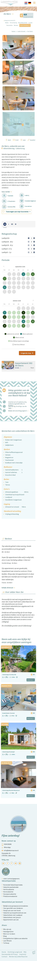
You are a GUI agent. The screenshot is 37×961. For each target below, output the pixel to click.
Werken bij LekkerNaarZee (18, 956)
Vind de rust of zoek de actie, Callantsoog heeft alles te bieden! (17, 403)
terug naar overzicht (9, 20)
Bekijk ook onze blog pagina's (17, 411)
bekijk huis (30, 680)
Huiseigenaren (8, 931)
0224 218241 (8, 844)
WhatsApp (7, 847)
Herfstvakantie (8, 889)
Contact (4, 956)
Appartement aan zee (11, 920)
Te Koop (6, 943)
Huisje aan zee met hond (11, 910)
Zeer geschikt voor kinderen (13, 908)
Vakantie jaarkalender (11, 887)
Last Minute (7, 941)
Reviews (16, 25)
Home (13, 31)
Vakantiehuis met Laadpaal (12, 915)
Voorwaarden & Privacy (10, 954)
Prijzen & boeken (24, 25)
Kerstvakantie (8, 892)
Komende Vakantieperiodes (13, 885)
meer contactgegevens (11, 879)
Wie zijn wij (7, 929)
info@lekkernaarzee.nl (11, 850)
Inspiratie (22, 954)
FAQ (25, 952)
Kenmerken (9, 25)
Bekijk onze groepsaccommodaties (15, 906)
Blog (5, 936)
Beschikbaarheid (22, 22)
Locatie (30, 22)
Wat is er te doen (9, 934)
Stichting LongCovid (15, 952)
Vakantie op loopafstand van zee (14, 913)
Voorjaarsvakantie (9, 894)
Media (7, 22)
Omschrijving (13, 22)
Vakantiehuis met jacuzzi (12, 917)
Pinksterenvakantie (10, 896)
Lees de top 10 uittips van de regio (17, 407)
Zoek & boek (21, 31)
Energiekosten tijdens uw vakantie (15, 938)
